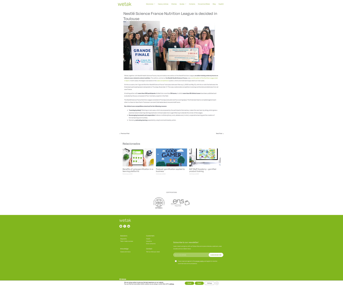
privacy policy (199, 261)
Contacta (192, 4)
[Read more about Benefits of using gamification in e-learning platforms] (138, 157)
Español (221, 4)
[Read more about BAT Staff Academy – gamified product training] (204, 157)
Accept (189, 283)
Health (148, 239)
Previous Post (124, 133)
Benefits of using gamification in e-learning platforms (138, 170)
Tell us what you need (153, 252)
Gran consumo (151, 243)
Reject (199, 283)
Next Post (220, 133)
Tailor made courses (126, 241)
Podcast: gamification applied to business (170, 170)
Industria (149, 241)
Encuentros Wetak (204, 4)
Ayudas (182, 4)
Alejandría (123, 239)
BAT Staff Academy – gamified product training (202, 170)
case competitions (163, 80)
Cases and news (125, 252)
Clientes (174, 4)
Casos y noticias (163, 4)
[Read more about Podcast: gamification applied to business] (171, 157)
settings (171, 284)
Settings (209, 283)
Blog (214, 4)
